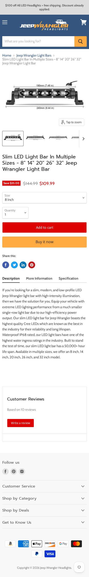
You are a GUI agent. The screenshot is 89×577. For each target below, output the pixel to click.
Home (6, 55)
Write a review (20, 423)
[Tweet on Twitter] (14, 264)
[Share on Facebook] (5, 264)
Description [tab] (11, 278)
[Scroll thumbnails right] (82, 138)
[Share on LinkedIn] (23, 264)
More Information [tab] (39, 278)
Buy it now (44, 241)
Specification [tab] (68, 278)
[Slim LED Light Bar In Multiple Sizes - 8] (13, 138)
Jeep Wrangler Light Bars (33, 55)
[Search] (80, 41)
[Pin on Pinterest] (31, 264)
